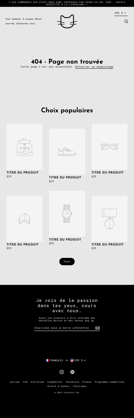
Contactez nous (25, 24)
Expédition (55, 382)
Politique (79, 386)
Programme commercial (110, 382)
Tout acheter (13, 19)
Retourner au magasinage (94, 66)
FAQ (25, 382)
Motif (38, 19)
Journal (10, 24)
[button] (56, 360)
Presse (87, 382)
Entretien (37, 382)
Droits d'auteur (59, 386)
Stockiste (72, 382)
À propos (28, 19)
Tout (67, 261)
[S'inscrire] (97, 328)
